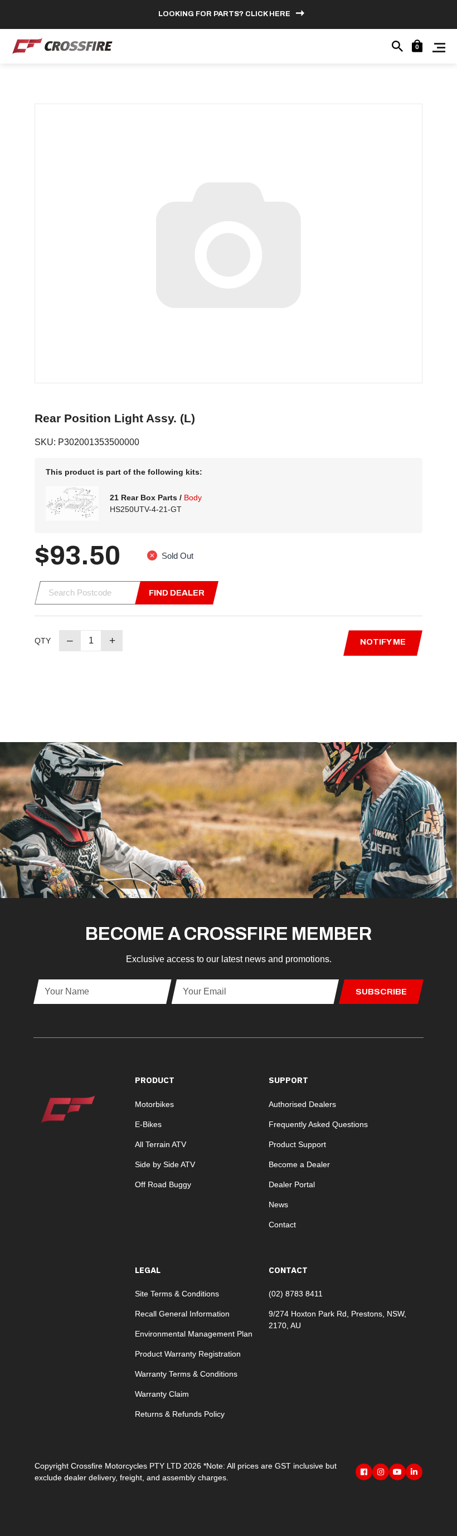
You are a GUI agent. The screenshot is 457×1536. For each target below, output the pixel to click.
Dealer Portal (292, 1184)
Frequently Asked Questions (318, 1124)
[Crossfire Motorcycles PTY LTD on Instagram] (380, 1472)
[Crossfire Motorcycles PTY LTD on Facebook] (364, 1472)
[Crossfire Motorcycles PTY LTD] (62, 45)
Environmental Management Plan (193, 1333)
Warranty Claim (162, 1393)
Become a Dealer (299, 1164)
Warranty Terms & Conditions (186, 1373)
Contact (282, 1224)
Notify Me (383, 641)
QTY (43, 640)
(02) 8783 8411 (296, 1293)
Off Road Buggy (163, 1184)
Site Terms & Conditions (177, 1293)
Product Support (297, 1144)
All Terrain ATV (160, 1144)
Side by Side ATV (165, 1164)
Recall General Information (182, 1313)
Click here (267, 14)
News (278, 1204)
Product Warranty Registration (188, 1353)
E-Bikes (148, 1124)
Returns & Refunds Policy (180, 1414)
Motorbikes (154, 1104)
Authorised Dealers (302, 1104)
